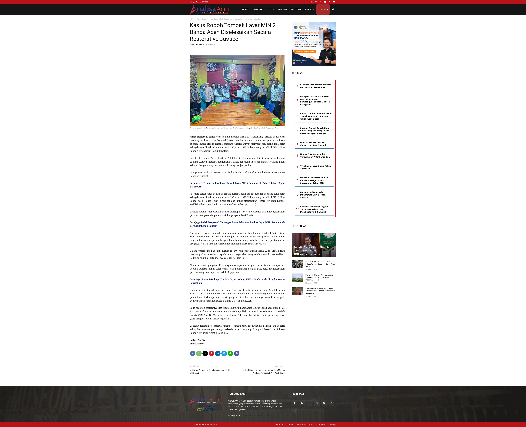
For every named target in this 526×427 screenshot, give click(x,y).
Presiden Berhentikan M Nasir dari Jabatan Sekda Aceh (315, 86)
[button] (333, 9)
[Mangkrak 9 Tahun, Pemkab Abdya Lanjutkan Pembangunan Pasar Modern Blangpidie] (297, 277)
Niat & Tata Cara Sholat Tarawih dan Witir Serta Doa (315, 155)
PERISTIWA (296, 9)
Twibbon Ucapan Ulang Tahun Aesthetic (315, 167)
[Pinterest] (316, 2)
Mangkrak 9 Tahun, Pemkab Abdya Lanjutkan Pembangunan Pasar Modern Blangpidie (315, 100)
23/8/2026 (323, 9)
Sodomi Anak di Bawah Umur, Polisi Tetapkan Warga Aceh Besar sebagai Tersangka (315, 131)
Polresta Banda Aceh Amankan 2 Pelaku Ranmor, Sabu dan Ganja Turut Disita (315, 116)
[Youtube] (334, 2)
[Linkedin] (218, 353)
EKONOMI (282, 9)
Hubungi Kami (287, 424)
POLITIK (270, 9)
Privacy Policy (320, 424)
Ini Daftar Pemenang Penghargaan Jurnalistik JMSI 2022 (210, 371)
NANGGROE (257, 9)
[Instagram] (311, 2)
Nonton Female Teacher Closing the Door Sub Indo (313, 143)
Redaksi (199, 44)
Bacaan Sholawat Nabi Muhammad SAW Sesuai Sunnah (312, 195)
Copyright (332, 424)
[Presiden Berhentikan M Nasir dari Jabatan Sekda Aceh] (314, 245)
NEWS (192, 19)
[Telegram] (325, 2)
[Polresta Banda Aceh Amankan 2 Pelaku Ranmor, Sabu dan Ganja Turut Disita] (297, 264)
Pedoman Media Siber (304, 424)
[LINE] (230, 353)
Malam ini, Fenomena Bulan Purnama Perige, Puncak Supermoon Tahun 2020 (314, 180)
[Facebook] (307, 2)
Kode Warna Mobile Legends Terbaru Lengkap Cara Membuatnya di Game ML (315, 209)
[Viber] (236, 353)
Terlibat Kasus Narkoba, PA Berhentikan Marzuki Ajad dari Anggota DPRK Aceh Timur (263, 371)
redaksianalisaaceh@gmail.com (255, 415)
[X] (330, 2)
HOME (245, 9)
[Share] (320, 2)
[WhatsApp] (199, 353)
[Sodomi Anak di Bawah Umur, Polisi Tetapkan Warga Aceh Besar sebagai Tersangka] (297, 291)
